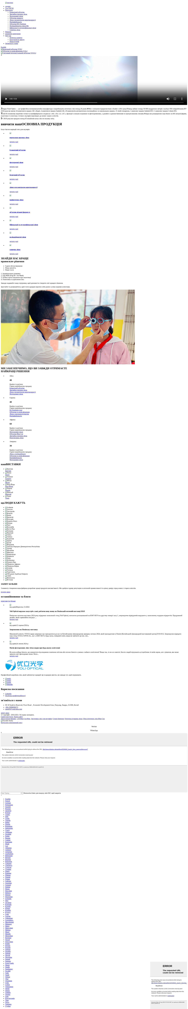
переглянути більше (8, 601)
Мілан (7, 482)
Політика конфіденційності (15, 696)
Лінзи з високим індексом (19, 414)
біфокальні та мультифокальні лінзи (24, 225)
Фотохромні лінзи (16, 16)
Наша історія (14, 41)
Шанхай (8, 494)
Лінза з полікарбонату (18, 454)
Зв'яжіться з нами (11, 43)
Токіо (7, 498)
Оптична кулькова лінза (73, 719)
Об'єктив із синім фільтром (20, 412)
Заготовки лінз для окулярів (41, 719)
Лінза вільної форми (8, 719)
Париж (7, 490)
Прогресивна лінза (17, 438)
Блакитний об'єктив (17, 12)
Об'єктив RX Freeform (18, 24)
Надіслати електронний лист (11, 723)
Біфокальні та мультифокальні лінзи (23, 28)
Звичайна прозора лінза (18, 14)
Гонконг (8, 479)
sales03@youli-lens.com (13, 709)
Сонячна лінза (15, 30)
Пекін (7, 475)
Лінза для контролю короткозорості (23, 20)
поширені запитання (12, 34)
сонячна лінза (15, 249)
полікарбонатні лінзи (18, 237)
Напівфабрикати (16, 22)
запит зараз (5, 713)
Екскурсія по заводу (17, 40)
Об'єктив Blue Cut (16, 434)
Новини (8, 32)
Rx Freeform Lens (16, 410)
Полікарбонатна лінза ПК (19, 26)
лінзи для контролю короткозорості (23, 187)
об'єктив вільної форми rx (20, 212)
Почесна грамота (16, 38)
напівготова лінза (16, 200)
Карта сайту (18, 717)
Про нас (8, 36)
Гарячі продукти (7, 717)
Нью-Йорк (9, 486)
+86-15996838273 (11, 707)
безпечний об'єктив (17, 175)
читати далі (14, 142)
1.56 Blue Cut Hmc (23, 719)
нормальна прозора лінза (19, 137)
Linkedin (8, 694)
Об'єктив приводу (16, 18)
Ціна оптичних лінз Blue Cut (93, 719)
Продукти (9, 10)
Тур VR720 (9, 8)
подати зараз (5, 592)
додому (8, 6)
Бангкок (8, 471)
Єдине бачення (58, 719)
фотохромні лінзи (16, 162)
